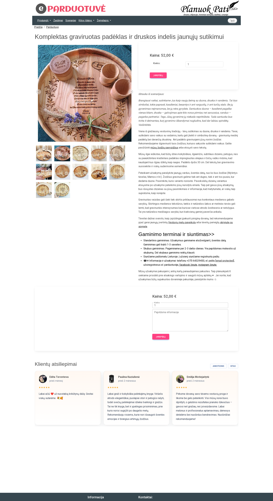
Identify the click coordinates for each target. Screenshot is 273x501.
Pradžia (38, 27)
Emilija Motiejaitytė (198, 376)
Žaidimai (58, 20)
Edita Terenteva (59, 376)
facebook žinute (188, 264)
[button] (232, 20)
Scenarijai (70, 20)
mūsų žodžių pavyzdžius (164, 147)
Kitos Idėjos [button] (85, 20)
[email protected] (224, 260)
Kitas (233, 366)
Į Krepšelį (158, 75)
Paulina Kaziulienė (129, 376)
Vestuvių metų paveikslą (182, 222)
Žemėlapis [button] (103, 20)
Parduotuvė (52, 27)
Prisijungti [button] (43, 20)
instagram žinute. (207, 264)
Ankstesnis (218, 366)
